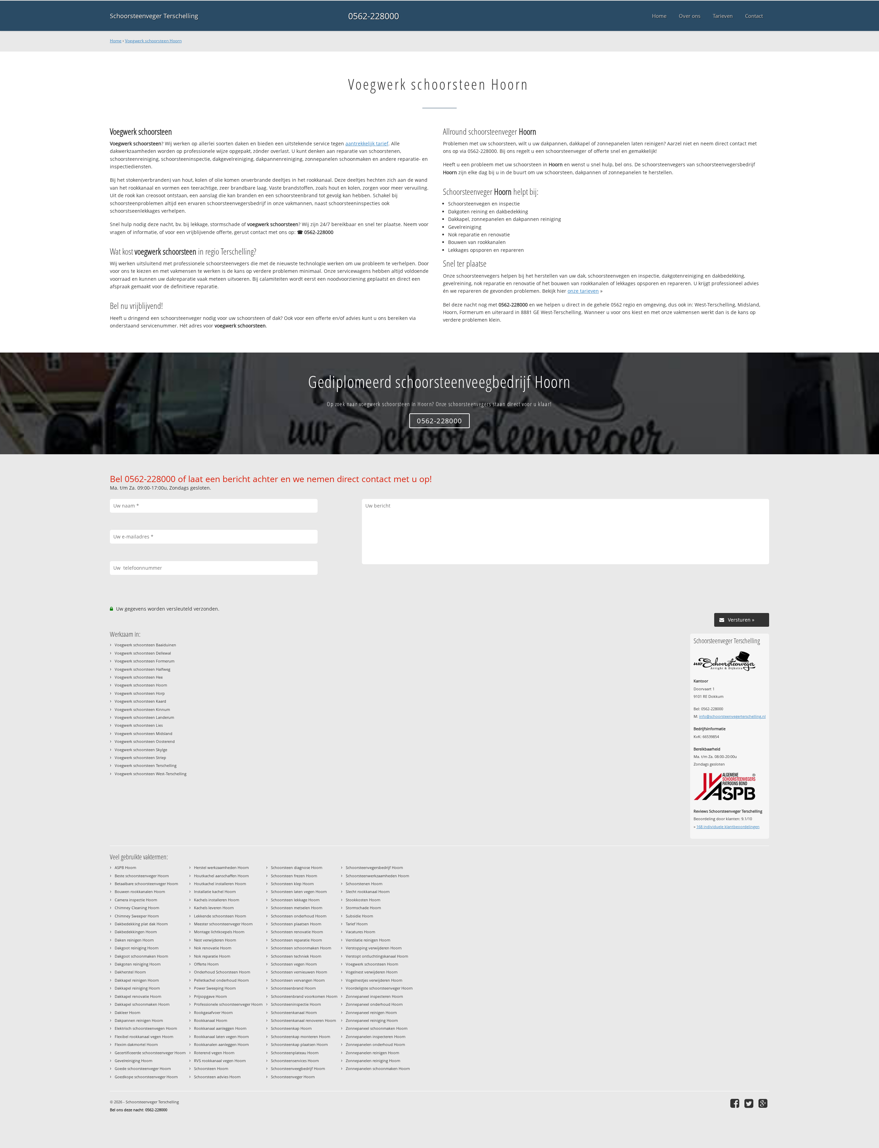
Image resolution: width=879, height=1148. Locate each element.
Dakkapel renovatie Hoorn (138, 996)
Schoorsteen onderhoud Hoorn (299, 915)
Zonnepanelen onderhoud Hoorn (375, 1044)
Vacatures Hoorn (360, 931)
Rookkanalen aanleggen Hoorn (221, 1044)
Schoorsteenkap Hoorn (291, 1028)
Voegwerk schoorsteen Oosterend (145, 741)
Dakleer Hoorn (127, 1012)
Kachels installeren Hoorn (216, 899)
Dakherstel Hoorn (130, 971)
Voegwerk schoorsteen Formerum (144, 661)
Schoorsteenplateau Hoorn (295, 1052)
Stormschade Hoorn (363, 907)
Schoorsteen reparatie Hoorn (296, 940)
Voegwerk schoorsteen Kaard (140, 701)
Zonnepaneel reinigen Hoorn (371, 1012)
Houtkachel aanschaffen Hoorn (221, 875)
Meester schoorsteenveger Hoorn (223, 923)
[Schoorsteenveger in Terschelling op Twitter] (749, 1103)
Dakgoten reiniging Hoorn (138, 964)
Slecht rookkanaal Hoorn (368, 891)
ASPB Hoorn (125, 867)
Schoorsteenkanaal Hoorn (294, 1012)
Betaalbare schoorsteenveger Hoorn (146, 883)
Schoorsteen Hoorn (211, 1068)
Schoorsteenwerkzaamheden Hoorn (377, 875)
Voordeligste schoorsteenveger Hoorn (379, 988)
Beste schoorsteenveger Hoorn (142, 875)
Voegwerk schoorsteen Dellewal (143, 653)
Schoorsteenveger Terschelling (154, 16)
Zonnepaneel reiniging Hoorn (372, 1020)
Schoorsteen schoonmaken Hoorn (301, 947)
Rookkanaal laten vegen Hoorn (221, 1036)
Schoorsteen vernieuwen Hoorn (299, 971)
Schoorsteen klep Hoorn (292, 883)
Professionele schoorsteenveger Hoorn (228, 1004)
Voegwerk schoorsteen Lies (139, 725)
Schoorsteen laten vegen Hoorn (299, 891)
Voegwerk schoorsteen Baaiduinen (145, 644)
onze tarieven (583, 291)
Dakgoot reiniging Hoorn (137, 947)
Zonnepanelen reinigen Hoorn (372, 1052)
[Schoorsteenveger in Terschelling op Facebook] (735, 1103)
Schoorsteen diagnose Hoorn (296, 867)
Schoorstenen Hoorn (364, 883)
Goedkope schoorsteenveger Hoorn (146, 1076)
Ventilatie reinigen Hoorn (368, 940)
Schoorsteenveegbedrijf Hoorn (298, 1068)
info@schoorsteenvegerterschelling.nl (732, 716)
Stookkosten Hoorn (363, 899)
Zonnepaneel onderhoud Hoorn (374, 1004)
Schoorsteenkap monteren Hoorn (300, 1036)
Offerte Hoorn (206, 964)
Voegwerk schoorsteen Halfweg (142, 669)
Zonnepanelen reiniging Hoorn (373, 1060)
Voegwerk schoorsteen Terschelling (145, 765)
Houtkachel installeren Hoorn (220, 883)
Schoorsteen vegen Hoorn (294, 964)
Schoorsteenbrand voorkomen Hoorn (304, 996)
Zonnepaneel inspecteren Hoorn (374, 996)
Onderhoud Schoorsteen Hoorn (222, 971)
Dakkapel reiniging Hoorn (137, 988)
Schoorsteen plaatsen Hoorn (296, 923)
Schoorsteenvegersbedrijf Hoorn (374, 867)
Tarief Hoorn (357, 923)
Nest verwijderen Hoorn (215, 940)
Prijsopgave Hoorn (210, 996)
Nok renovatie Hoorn (212, 947)
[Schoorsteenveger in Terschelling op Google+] (763, 1103)
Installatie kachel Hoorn (215, 891)
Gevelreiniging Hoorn (133, 1060)
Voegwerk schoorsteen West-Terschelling (150, 773)
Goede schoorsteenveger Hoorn (143, 1068)
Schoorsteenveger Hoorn (293, 1076)
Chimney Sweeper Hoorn (137, 915)
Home (116, 41)
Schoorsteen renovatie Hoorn (297, 931)
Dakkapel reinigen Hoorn (137, 980)
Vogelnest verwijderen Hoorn (372, 971)
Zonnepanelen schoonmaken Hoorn (378, 1068)
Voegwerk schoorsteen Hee (139, 677)
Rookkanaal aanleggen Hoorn (220, 1028)
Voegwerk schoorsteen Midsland (143, 733)
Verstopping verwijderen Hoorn (374, 947)
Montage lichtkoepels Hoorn (219, 931)
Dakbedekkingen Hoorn (136, 931)
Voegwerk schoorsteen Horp (140, 693)
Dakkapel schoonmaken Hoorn (142, 1004)
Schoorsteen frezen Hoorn (294, 875)
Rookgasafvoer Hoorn (213, 1012)
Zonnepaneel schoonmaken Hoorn (377, 1028)
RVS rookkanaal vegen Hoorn (220, 1060)
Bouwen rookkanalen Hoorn (140, 891)
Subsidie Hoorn (359, 915)
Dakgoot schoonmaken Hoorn (141, 956)
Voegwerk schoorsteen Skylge (141, 749)
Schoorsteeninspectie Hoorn (296, 1004)
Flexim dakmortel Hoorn (136, 1044)
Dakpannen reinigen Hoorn (139, 1020)
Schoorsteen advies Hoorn (217, 1076)
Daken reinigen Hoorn (134, 940)
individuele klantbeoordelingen (728, 826)
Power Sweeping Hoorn (215, 988)
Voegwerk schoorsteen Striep (140, 757)
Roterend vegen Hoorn (214, 1052)
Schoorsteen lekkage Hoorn (295, 899)
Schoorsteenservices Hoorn (295, 1060)
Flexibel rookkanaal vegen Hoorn (144, 1036)
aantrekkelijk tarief (366, 143)
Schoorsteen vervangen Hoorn (298, 980)
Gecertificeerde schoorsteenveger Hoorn (150, 1052)
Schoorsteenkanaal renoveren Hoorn (303, 1020)
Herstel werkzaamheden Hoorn (221, 867)
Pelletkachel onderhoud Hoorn (221, 980)
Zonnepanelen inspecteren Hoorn (376, 1036)
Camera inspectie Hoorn (136, 899)
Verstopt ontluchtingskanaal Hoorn (377, 956)
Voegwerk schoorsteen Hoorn (153, 41)
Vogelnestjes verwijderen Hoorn (374, 980)
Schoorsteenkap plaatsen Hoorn (299, 1044)
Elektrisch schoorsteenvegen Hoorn (146, 1028)
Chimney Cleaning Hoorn (137, 907)
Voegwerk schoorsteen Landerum (144, 717)
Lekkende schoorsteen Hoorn (220, 915)
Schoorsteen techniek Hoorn (296, 956)
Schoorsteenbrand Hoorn (293, 988)
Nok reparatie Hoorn (212, 956)
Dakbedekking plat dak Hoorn (141, 923)
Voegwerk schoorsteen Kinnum (142, 709)
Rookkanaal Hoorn (210, 1020)
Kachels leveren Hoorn (214, 907)
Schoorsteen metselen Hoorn (296, 907)
